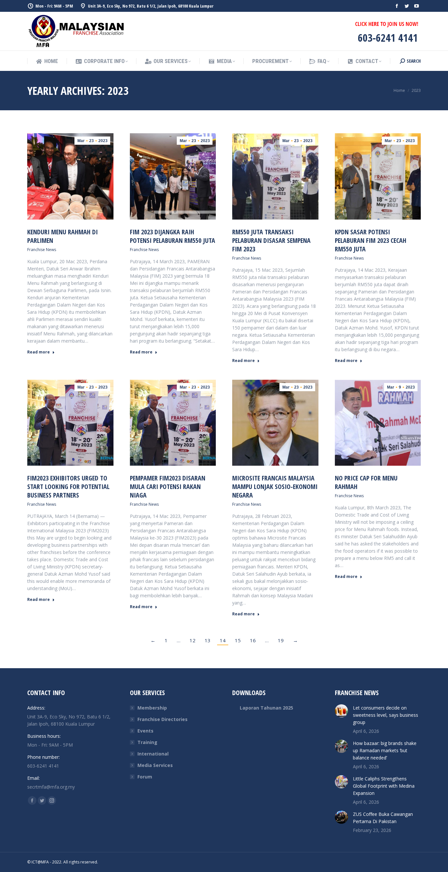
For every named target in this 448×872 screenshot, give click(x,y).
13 (208, 640)
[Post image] (341, 710)
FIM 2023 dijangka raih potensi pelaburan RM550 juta (172, 236)
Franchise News (41, 249)
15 (238, 640)
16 (253, 640)
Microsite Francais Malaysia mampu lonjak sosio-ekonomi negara (274, 487)
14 (223, 640)
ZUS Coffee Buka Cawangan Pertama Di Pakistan (383, 817)
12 (192, 640)
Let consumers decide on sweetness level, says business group (385, 715)
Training (147, 742)
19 (281, 640)
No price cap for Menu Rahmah (366, 482)
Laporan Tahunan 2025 (266, 708)
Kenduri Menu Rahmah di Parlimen (62, 236)
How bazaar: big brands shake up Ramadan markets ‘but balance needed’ (385, 750)
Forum (144, 777)
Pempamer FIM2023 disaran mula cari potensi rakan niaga (167, 487)
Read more (38, 352)
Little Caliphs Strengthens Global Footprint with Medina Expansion (384, 786)
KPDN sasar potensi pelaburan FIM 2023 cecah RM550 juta (370, 240)
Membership (152, 708)
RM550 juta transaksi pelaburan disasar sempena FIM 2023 (271, 240)
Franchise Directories (162, 719)
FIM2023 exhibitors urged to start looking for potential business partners (68, 487)
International (153, 754)
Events (145, 731)
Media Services (155, 765)
